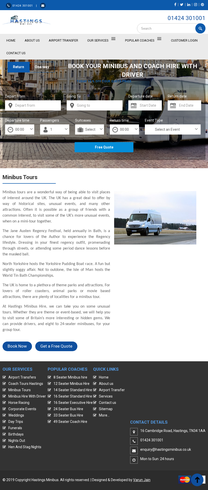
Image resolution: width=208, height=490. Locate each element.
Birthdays (16, 434)
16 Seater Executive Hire (73, 403)
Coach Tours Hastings (25, 384)
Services (106, 396)
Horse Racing (18, 403)
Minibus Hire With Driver (27, 396)
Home (104, 377)
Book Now (17, 346)
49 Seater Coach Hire (70, 422)
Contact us (107, 403)
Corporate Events (22, 409)
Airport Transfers (22, 377)
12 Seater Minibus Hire (72, 384)
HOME (10, 40)
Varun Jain (141, 480)
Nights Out (16, 441)
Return (18, 67)
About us (106, 384)
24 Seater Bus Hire (68, 409)
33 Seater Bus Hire (68, 415)
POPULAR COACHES (139, 40)
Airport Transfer (63, 40)
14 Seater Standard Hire (73, 390)
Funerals (15, 428)
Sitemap (106, 409)
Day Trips (15, 422)
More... (104, 415)
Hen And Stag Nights (24, 447)
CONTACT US (15, 53)
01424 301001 (186, 18)
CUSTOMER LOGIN (184, 40)
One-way (42, 67)
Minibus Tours (19, 390)
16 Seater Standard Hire (73, 396)
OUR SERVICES (97, 40)
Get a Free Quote (56, 346)
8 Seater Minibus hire (70, 377)
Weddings (16, 415)
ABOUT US (32, 40)
